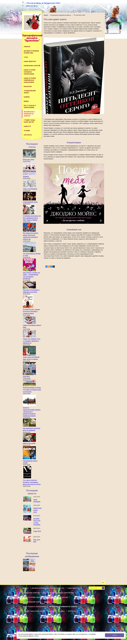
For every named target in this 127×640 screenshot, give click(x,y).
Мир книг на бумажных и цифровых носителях (31, 291)
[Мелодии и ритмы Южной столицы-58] (26, 568)
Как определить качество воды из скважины (31, 429)
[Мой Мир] (51, 267)
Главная (46, 15)
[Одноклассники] (49, 267)
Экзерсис (26, 176)
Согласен (114, 635)
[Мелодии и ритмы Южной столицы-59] (32, 562)
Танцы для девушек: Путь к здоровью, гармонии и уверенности (31, 341)
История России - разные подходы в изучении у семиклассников (31, 311)
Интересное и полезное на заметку (60, 15)
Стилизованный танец (30, 202)
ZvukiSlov (86, 123)
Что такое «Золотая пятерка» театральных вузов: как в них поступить (32, 482)
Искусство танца (28, 159)
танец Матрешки (36, 500)
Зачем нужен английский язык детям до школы (31, 358)
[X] (54, 267)
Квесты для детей (29, 443)
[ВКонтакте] (46, 267)
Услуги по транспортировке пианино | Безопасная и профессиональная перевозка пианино (31, 412)
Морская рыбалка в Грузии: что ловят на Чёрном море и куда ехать (32, 390)
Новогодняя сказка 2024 (37, 510)
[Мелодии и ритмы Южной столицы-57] (32, 568)
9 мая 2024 (37, 531)
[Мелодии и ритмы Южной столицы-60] (26, 562)
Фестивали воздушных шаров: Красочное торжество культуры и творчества (30, 236)
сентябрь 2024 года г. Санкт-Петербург (36, 522)
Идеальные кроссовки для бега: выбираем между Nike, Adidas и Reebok (32, 218)
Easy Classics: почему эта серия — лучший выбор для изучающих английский (31, 276)
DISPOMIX (26, 376)
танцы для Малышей (30, 189)
